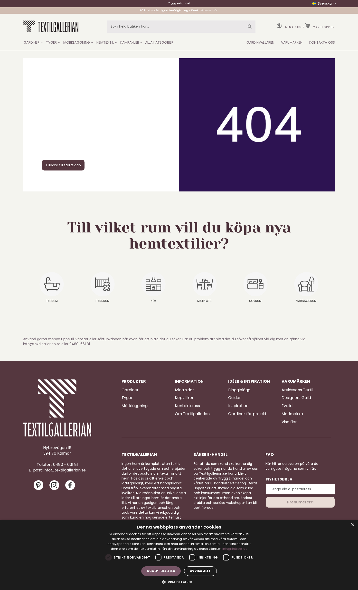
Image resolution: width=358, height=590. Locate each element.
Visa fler (289, 422)
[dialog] (179, 555)
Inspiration (238, 406)
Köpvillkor (184, 397)
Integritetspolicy (234, 549)
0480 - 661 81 (65, 464)
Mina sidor (295, 27)
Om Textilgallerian (192, 414)
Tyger (127, 397)
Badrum (52, 301)
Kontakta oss (187, 406)
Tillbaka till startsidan (63, 165)
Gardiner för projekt (247, 414)
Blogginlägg (239, 390)
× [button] (352, 525)
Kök (153, 301)
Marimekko (292, 414)
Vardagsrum (306, 301)
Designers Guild (296, 397)
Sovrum (255, 301)
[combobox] (181, 26)
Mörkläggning (135, 406)
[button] (179, 582)
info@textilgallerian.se (65, 470)
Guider (234, 397)
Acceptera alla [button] (161, 571)
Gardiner (130, 390)
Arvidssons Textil (297, 390)
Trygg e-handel (179, 3)
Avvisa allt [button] (200, 571)
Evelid (287, 406)
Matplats (204, 301)
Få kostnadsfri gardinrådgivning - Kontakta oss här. (179, 10)
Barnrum (102, 301)
